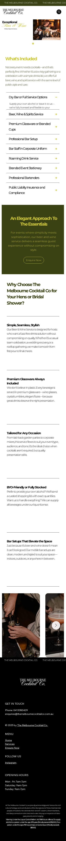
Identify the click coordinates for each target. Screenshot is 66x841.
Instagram (10, 762)
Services (10, 743)
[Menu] (58, 11)
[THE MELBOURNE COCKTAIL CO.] (33, 3)
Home (8, 740)
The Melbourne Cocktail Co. (32, 725)
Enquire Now (12, 747)
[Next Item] (56, 625)
